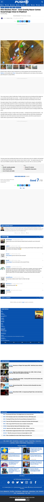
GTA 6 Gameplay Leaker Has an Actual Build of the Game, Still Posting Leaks (19, 416)
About (7, 441)
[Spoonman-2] (3, 286)
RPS (29, 493)
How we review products (5, 180)
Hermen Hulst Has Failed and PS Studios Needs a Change (16, 426)
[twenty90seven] (3, 280)
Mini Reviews (18, 7)
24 (7, 381)
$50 (22, 342)
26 (7, 368)
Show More (21, 475)
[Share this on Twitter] (25, 21)
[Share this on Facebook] (22, 21)
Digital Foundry (25, 491)
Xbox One (2, 316)
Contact (26, 441)
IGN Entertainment (17, 487)
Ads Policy (13, 442)
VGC (15, 493)
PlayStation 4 (3, 314)
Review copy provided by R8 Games (7, 179)
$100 (5, 342)
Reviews (2, 7)
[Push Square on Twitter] (17, 482)
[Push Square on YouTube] (13, 482)
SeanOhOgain (9, 239)
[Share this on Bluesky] (20, 21)
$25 (30, 342)
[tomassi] (3, 257)
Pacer (14, 7)
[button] (2, 52)
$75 (13, 342)
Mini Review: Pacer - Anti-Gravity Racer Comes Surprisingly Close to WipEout (21, 11)
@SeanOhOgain (9, 262)
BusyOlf (7, 260)
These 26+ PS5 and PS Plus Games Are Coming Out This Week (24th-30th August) (20, 421)
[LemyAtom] (3, 270)
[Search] (42, 2)
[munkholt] (3, 293)
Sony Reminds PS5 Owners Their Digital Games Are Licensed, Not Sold (18, 414)
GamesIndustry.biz (20, 493)
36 (7, 394)
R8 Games (7, 7)
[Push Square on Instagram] (26, 482)
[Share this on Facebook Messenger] (29, 21)
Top (4, 441)
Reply (9, 243)
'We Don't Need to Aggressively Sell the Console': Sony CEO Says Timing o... (19, 430)
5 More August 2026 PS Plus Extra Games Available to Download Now (18, 423)
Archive (17, 442)
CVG (26, 493)
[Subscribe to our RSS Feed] (8, 482)
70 (7, 374)
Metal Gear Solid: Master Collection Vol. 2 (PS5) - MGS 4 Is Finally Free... (19, 428)
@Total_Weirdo (9, 255)
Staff (11, 441)
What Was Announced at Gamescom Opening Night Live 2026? (17, 433)
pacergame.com (3, 338)
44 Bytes (26, 487)
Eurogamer (41, 491)
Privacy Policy (32, 441)
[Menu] (2, 2)
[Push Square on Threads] (31, 482)
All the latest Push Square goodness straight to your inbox (22, 497)
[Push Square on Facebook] (36, 482)
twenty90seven (9, 277)
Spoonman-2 (8, 283)
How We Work (15, 441)
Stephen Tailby (9, 18)
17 (7, 387)
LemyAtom (8, 266)
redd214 (7, 246)
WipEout (2, 73)
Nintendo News (32, 491)
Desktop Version (30, 442)
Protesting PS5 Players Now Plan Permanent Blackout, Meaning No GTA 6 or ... (20, 419)
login (23, 302)
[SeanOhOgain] (3, 242)
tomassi (7, 253)
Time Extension (18, 491)
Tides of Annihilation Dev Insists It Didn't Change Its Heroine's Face (17, 435)
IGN (37, 491)
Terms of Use (38, 441)
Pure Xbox (12, 491)
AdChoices (31, 487)
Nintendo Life (6, 491)
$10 (38, 342)
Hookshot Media (8, 487)
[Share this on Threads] (27, 21)
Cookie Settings (23, 442)
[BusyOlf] (3, 263)
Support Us (22, 441)
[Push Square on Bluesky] (22, 482)
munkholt (8, 290)
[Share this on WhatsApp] (18, 21)
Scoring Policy (3, 182)
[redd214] (3, 249)
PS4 (10, 7)
